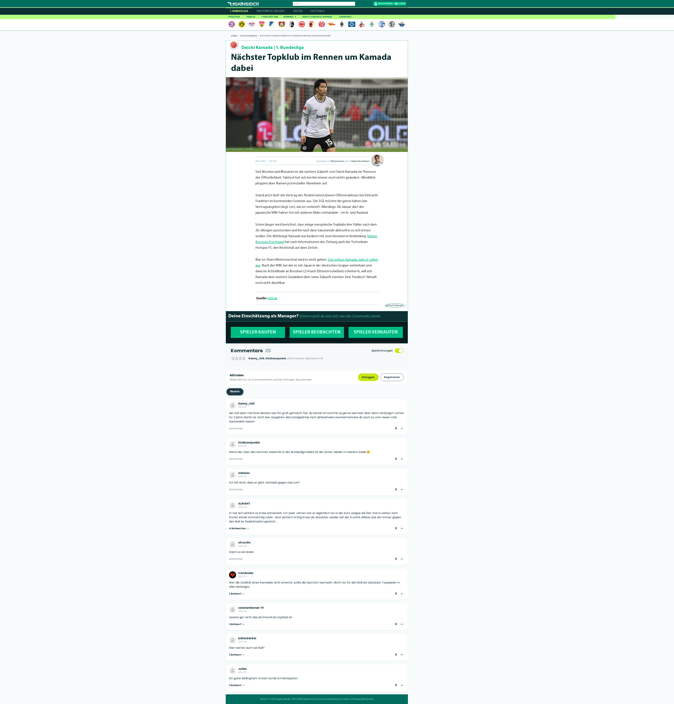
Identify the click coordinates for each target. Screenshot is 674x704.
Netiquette (368, 699)
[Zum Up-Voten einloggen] (402, 428)
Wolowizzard (337, 161)
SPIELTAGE (234, 17)
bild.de (272, 298)
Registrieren (392, 377)
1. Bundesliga (239, 11)
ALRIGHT (244, 503)
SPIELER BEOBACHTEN (317, 332)
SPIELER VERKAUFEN (376, 332)
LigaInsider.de (283, 699)
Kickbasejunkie (249, 442)
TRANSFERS (345, 17)
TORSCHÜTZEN (269, 17)
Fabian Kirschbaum (360, 161)
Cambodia (245, 573)
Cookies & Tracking (351, 699)
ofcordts (244, 542)
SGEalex (244, 473)
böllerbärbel (247, 638)
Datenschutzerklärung (328, 699)
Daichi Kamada (257, 47)
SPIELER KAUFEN (258, 332)
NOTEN (297, 11)
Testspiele (317, 11)
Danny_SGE (246, 403)
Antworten (236, 428)
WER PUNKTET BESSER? (271, 11)
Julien (242, 668)
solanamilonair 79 (251, 607)
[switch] (399, 350)
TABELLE (250, 17)
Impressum (309, 699)
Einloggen (368, 377)
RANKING (288, 17)
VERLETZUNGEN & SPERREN (317, 17)
